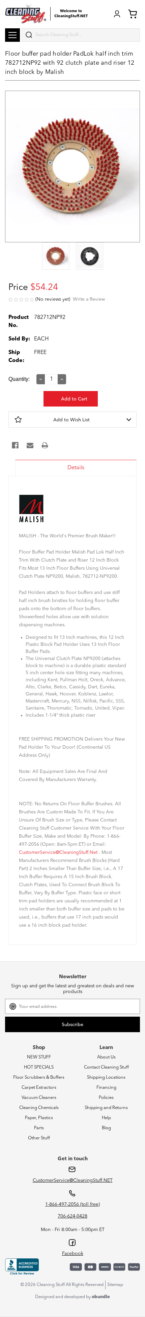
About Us (106, 1057)
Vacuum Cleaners (39, 1098)
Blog (106, 1128)
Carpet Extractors (39, 1087)
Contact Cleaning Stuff (106, 1067)
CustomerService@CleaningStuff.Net (58, 852)
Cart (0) (134, 14)
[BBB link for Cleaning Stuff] (22, 1266)
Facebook (72, 1253)
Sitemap (115, 1285)
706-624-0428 (72, 1216)
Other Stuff (39, 1138)
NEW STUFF (39, 1057)
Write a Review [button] (89, 299)
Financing (106, 1087)
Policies (106, 1098)
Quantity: (19, 379)
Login (117, 14)
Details (75, 468)
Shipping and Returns (106, 1108)
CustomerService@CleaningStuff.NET (73, 1180)
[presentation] (55, 256)
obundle (101, 1297)
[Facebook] (15, 445)
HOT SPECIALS (39, 1067)
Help (106, 1118)
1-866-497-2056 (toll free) (72, 1204)
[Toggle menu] (12, 35)
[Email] (30, 445)
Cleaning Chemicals (39, 1108)
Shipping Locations (106, 1077)
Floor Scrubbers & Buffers (38, 1077)
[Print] (45, 445)
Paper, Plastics (39, 1118)
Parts (39, 1128)
